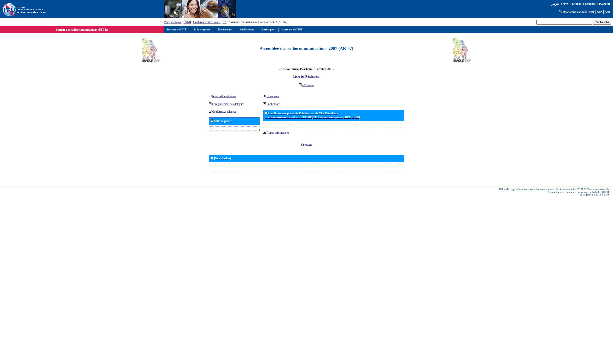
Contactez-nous (544, 189)
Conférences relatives (224, 111)
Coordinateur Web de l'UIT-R (593, 192)
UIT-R (187, 22)
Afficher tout (308, 85)
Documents (273, 96)
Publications (273, 104)
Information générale (224, 96)
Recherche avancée (575, 12)
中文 (565, 4)
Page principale (173, 22)
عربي (555, 3)
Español (590, 3)
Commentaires (525, 189)
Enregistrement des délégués (228, 104)
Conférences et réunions (207, 22)
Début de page (507, 189)
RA (225, 22)
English (577, 3)
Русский (604, 3)
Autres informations (278, 132)
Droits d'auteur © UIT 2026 (571, 189)
